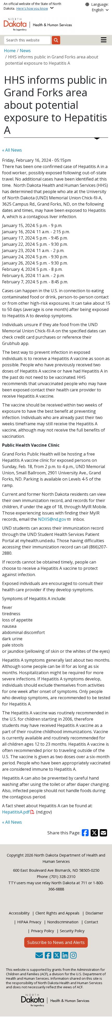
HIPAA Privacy (29, 921)
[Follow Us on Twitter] (56, 956)
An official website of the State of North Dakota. (32, 6)
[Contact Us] (39, 956)
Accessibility (19, 913)
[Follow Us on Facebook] (48, 956)
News (25, 50)
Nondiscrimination (62, 921)
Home (10, 50)
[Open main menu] (103, 40)
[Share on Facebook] (85, 832)
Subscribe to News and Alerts (56, 942)
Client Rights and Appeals (57, 913)
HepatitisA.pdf (16, 812)
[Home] (38, 24)
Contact (91, 921)
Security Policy (72, 930)
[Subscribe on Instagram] (73, 956)
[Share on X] (94, 832)
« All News (12, 150)
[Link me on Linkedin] (65, 956)
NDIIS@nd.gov (52, 519)
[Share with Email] (103, 832)
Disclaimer (94, 913)
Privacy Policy (42, 930)
